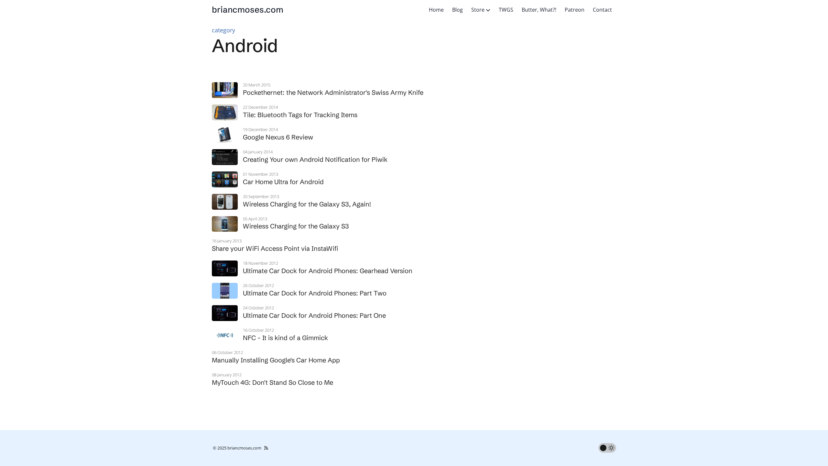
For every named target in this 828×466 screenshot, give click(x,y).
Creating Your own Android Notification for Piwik (315, 159)
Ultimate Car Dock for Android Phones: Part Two (315, 293)
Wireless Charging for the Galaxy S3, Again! (307, 204)
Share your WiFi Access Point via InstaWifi (275, 248)
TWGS (506, 9)
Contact (602, 9)
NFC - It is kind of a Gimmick (285, 338)
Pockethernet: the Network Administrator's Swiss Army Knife (333, 92)
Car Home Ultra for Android (283, 182)
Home (436, 9)
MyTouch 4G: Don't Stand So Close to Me (272, 382)
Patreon (574, 9)
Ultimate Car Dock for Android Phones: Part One (314, 315)
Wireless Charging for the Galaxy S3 (296, 226)
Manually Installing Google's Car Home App (276, 360)
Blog (457, 9)
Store (478, 9)
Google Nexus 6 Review (278, 137)
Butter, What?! (539, 9)
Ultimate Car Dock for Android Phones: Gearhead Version (327, 271)
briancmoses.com (247, 10)
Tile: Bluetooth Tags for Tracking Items (300, 115)
